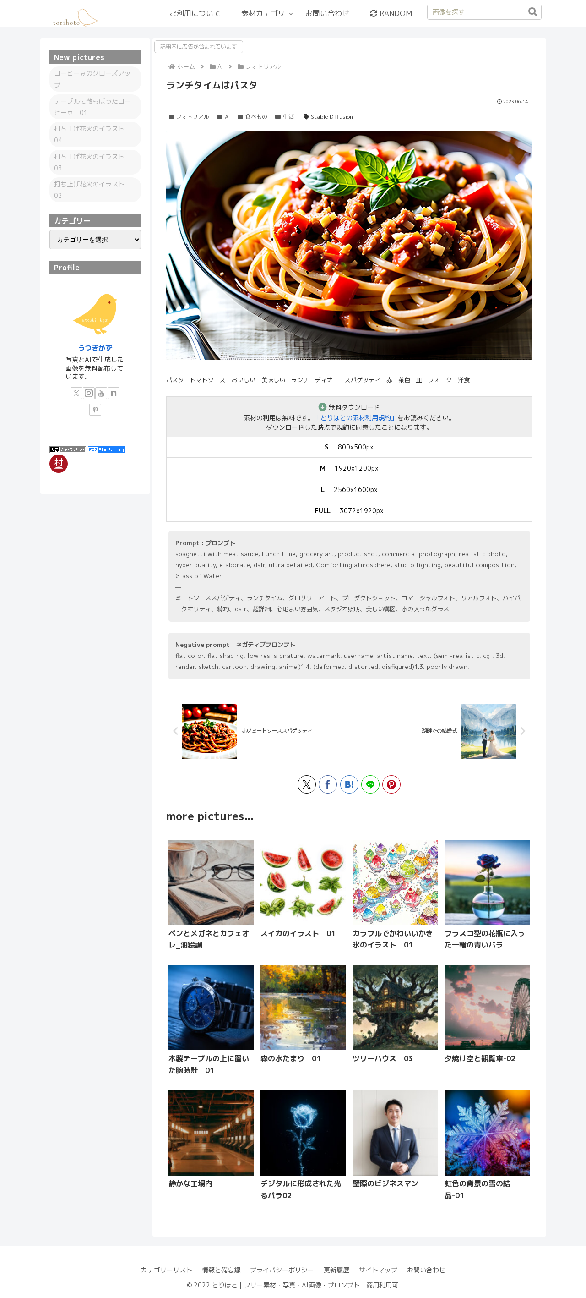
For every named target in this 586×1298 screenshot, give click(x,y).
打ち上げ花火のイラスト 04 (92, 134)
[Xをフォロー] (76, 393)
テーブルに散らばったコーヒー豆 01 (92, 107)
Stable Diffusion (332, 116)
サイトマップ (378, 1269)
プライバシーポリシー (282, 1269)
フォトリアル (192, 116)
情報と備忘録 (221, 1269)
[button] (532, 12)
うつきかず (95, 348)
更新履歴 (336, 1269)
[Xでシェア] (307, 784)
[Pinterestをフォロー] (95, 410)
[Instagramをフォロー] (89, 393)
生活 (288, 116)
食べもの (256, 116)
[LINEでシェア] (370, 784)
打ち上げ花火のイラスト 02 (92, 190)
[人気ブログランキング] (67, 448)
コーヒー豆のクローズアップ (92, 79)
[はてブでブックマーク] (349, 784)
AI (227, 116)
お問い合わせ (426, 1269)
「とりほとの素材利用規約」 (355, 417)
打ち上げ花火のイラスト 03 (92, 162)
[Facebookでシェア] (328, 784)
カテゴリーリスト (166, 1269)
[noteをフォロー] (113, 393)
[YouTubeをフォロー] (101, 393)
